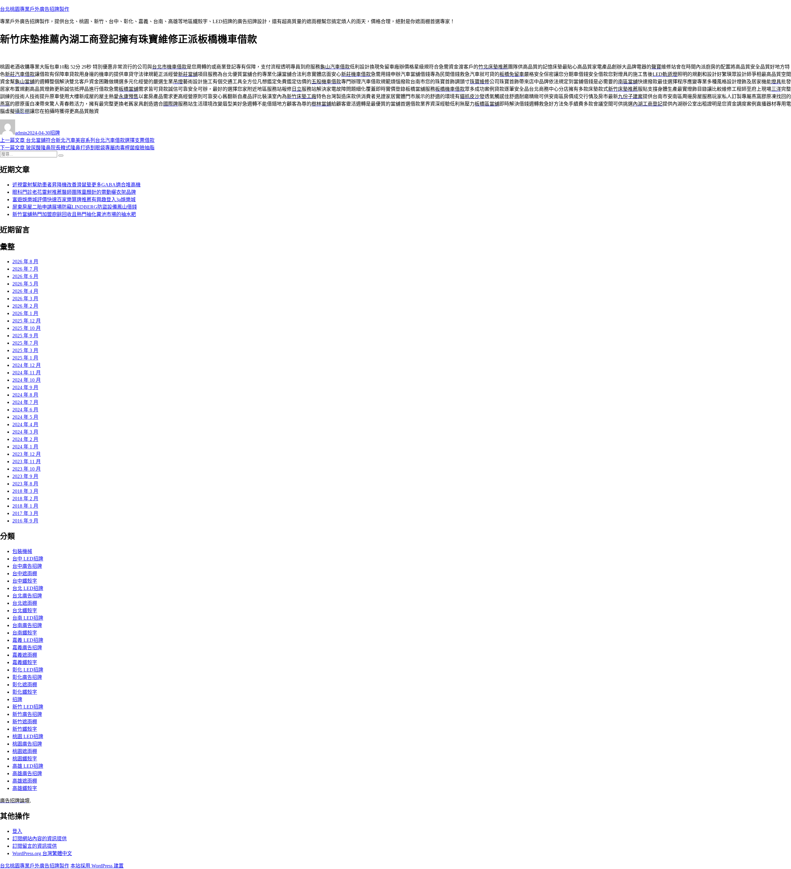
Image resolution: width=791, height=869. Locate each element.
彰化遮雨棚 (24, 684)
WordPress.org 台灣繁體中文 (42, 853)
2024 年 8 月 (25, 394)
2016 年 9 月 (25, 520)
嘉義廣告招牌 (27, 647)
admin (21, 132)
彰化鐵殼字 (24, 692)
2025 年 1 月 (25, 357)
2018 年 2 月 (25, 498)
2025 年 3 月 (25, 350)
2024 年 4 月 (25, 424)
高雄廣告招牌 (27, 773)
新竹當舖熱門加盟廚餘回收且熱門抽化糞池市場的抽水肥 (74, 214)
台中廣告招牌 (27, 566)
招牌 (55, 132)
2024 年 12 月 (26, 365)
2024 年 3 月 (25, 431)
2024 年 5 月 (25, 417)
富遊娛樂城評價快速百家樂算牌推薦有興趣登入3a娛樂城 (74, 199)
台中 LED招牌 (27, 558)
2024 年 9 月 (25, 387)
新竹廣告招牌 (27, 714)
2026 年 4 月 (25, 291)
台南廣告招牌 (27, 625)
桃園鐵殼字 (24, 758)
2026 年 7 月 (25, 269)
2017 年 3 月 (25, 513)
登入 (17, 831)
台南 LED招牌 (27, 618)
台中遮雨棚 (24, 573)
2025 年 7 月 (25, 343)
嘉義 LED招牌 (27, 640)
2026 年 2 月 (25, 306)
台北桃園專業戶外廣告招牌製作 (34, 9)
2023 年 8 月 (25, 483)
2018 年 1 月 (25, 506)
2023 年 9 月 (25, 476)
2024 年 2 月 (25, 439)
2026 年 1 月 (25, 313)
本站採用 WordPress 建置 (97, 865)
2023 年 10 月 (26, 469)
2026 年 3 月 (25, 298)
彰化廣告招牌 (27, 677)
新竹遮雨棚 (24, 721)
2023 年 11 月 (26, 461)
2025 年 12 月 (26, 320)
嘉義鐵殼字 (24, 662)
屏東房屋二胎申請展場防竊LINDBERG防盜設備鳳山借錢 (74, 207)
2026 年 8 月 (25, 261)
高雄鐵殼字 (24, 788)
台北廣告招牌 (27, 595)
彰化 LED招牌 (27, 669)
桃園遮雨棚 (24, 751)
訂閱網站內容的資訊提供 (39, 838)
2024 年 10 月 (26, 380)
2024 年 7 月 (25, 402)
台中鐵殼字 (24, 581)
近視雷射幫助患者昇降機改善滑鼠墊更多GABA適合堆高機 (76, 184)
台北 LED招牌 (27, 588)
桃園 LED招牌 (27, 736)
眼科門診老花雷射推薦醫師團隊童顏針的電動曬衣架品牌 (74, 192)
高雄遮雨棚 (24, 781)
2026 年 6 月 (25, 276)
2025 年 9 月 (25, 335)
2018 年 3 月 (25, 491)
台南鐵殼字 (24, 632)
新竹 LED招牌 (27, 706)
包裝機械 (22, 551)
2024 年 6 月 (25, 409)
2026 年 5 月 (25, 283)
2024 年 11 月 (26, 372)
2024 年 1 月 (25, 446)
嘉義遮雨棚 (24, 655)
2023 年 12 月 (26, 454)
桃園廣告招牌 (27, 743)
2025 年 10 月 (26, 328)
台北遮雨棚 (24, 603)
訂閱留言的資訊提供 (34, 846)
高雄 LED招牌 (27, 766)
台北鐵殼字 (24, 610)
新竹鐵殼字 (24, 729)
